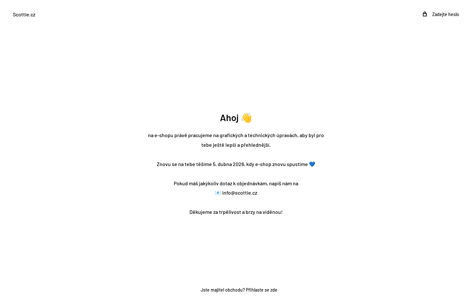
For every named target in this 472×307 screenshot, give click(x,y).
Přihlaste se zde (261, 290)
